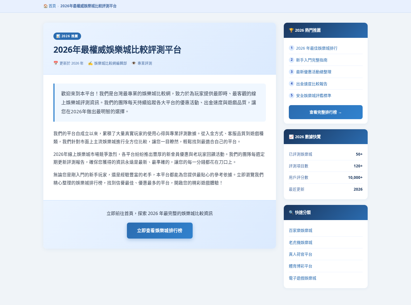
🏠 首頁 (49, 5)
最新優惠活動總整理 (311, 71)
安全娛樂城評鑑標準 (311, 95)
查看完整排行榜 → (326, 112)
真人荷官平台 (300, 254)
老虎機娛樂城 (300, 242)
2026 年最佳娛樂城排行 (314, 48)
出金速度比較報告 (309, 83)
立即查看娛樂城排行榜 (160, 230)
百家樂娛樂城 (300, 230)
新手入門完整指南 (309, 60)
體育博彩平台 (300, 266)
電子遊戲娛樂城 (302, 278)
